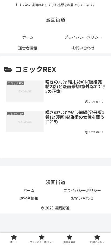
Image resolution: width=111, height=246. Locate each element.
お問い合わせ (82, 198)
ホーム (28, 190)
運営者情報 (28, 198)
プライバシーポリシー (82, 190)
